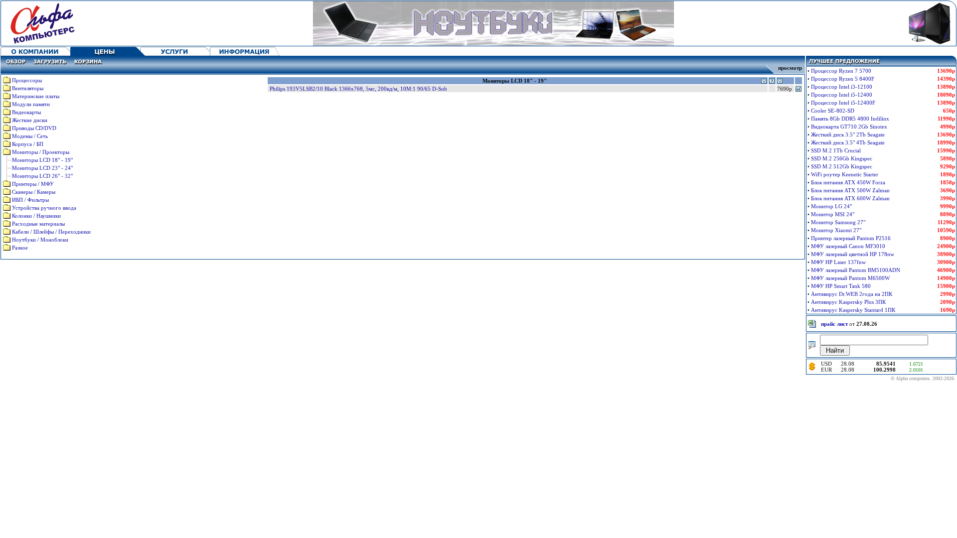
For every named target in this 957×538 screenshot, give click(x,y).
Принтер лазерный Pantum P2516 (851, 238)
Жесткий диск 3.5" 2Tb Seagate (848, 134)
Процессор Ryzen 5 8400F (842, 79)
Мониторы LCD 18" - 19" (42, 160)
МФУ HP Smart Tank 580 (841, 286)
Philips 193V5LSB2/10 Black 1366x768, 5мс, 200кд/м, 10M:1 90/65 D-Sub (358, 89)
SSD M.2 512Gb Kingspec (841, 166)
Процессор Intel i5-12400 (841, 95)
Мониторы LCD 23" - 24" (42, 168)
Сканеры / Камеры (33, 192)
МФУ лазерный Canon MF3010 (848, 246)
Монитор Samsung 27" (838, 222)
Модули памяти (31, 104)
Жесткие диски (29, 120)
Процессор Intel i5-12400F (843, 103)
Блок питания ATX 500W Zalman (850, 190)
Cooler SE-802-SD (832, 111)
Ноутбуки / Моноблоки (40, 240)
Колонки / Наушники (36, 216)
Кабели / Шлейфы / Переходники (51, 232)
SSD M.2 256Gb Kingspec (841, 158)
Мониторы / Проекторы (40, 152)
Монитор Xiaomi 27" (836, 230)
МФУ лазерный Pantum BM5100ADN (855, 270)
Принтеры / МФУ (33, 184)
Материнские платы (35, 96)
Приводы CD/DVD (34, 128)
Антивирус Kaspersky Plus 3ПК (848, 302)
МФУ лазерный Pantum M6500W (850, 278)
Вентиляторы (27, 88)
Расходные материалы (38, 224)
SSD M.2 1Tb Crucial (836, 150)
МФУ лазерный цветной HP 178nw (852, 254)
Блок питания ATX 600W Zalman (850, 198)
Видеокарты (26, 112)
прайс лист (834, 324)
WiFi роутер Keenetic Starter (844, 174)
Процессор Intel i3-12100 (841, 87)
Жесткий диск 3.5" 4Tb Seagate (848, 142)
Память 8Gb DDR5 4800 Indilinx (850, 119)
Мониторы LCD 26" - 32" (42, 176)
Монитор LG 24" (831, 206)
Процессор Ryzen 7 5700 (841, 71)
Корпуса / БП (27, 144)
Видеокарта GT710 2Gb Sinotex (849, 127)
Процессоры (27, 80)
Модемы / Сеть (30, 136)
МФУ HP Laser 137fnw (838, 262)
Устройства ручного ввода (44, 208)
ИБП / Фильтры (30, 200)
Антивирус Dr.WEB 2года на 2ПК (851, 294)
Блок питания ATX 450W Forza (848, 182)
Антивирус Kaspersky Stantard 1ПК (853, 310)
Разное (20, 248)
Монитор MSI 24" (832, 214)
